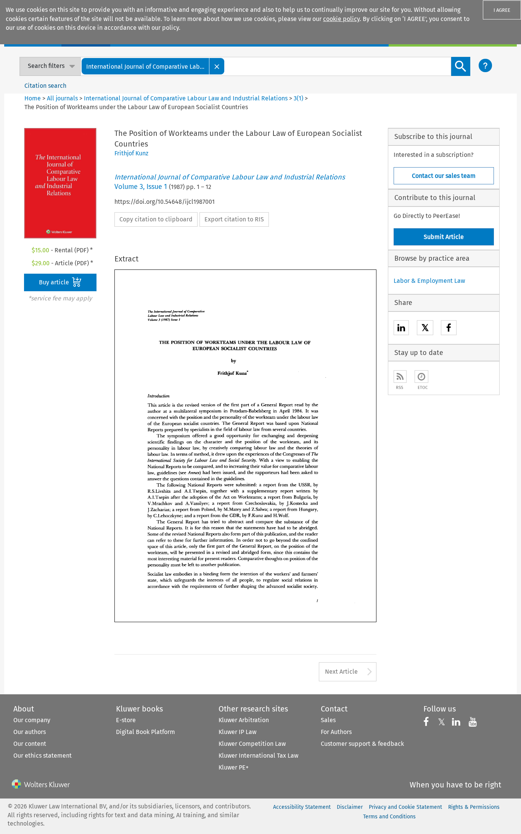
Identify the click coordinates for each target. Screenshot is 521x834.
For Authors (336, 732)
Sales (328, 720)
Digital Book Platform (145, 732)
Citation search (45, 85)
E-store (126, 720)
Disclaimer (350, 807)
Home (32, 98)
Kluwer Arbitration (244, 720)
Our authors (29, 732)
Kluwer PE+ (234, 767)
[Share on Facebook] (449, 328)
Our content (29, 743)
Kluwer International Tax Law (258, 755)
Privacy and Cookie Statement (405, 807)
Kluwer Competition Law (252, 743)
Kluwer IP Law (237, 732)
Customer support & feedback (362, 743)
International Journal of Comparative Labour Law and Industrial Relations (186, 98)
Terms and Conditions (389, 816)
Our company (31, 720)
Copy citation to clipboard (156, 219)
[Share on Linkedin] (401, 328)
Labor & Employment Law (429, 280)
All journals (63, 98)
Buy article (55, 282)
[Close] (217, 66)
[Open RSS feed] (400, 376)
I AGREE (502, 10)
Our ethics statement (42, 755)
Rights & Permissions (474, 807)
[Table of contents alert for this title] (421, 376)
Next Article (341, 671)
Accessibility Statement (302, 807)
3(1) (298, 98)
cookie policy (341, 19)
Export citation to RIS (234, 219)
